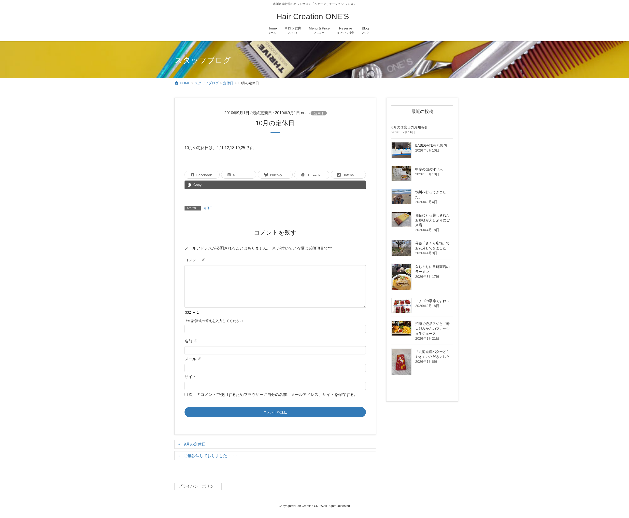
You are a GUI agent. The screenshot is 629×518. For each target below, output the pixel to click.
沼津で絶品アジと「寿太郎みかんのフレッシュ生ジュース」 (432, 329)
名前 (191, 341)
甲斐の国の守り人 (429, 169)
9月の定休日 (195, 444)
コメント (195, 260)
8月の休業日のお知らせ (409, 127)
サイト (190, 377)
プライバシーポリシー (198, 486)
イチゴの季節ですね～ (432, 301)
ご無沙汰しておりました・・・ (211, 456)
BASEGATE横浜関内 (431, 145)
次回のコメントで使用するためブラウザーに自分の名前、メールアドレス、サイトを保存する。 (273, 394)
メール (193, 359)
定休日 (318, 113)
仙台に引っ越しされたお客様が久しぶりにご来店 (432, 220)
